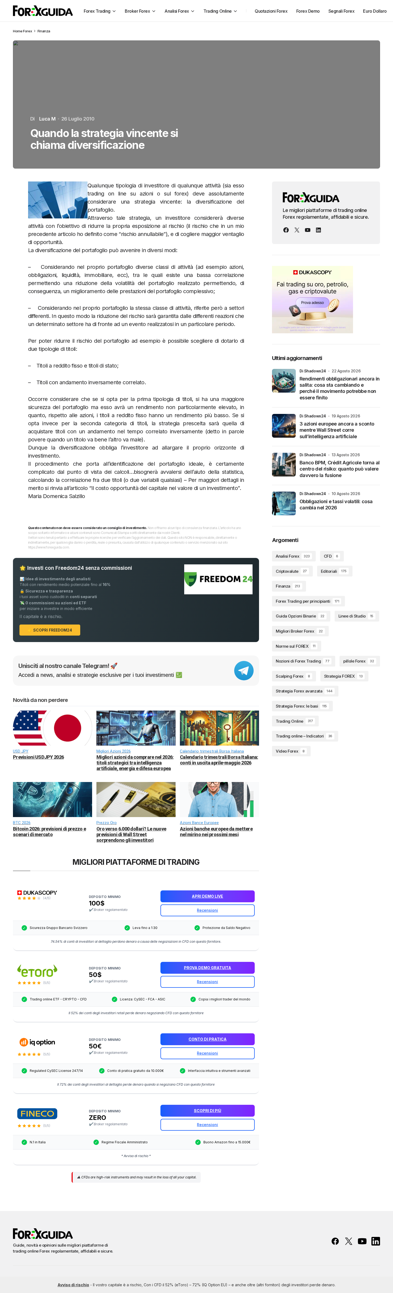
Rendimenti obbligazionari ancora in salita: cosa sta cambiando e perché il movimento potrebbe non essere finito (339, 388)
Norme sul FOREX (295, 646)
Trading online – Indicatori (304, 736)
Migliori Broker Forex (299, 631)
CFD (331, 556)
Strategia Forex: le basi (301, 706)
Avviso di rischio (73, 1284)
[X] (296, 230)
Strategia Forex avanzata (304, 691)
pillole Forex (358, 661)
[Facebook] (286, 230)
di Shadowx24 (313, 371)
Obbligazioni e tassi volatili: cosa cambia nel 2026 (336, 504)
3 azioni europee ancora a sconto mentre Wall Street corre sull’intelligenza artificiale (337, 430)
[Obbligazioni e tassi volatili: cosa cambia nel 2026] (284, 503)
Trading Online (294, 720)
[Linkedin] (318, 230)
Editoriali (334, 571)
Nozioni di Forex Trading (302, 661)
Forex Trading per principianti (307, 601)
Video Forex (290, 751)
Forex (27, 31)
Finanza (44, 31)
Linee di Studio (355, 616)
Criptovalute (291, 571)
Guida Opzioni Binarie (300, 616)
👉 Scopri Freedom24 (50, 630)
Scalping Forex (293, 676)
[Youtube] (307, 230)
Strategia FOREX (343, 676)
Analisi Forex (293, 556)
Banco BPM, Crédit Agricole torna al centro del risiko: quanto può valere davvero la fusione (339, 469)
